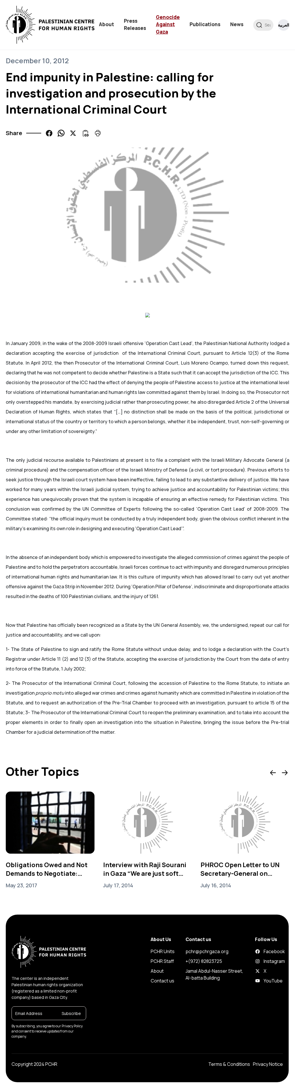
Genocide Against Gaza (168, 24)
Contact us (162, 981)
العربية (283, 25)
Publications (205, 24)
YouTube (258, 980)
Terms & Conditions (229, 1064)
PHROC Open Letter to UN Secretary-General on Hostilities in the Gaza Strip (243, 869)
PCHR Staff (162, 961)
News (236, 24)
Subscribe (71, 1013)
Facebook (258, 951)
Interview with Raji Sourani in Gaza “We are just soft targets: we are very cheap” (145, 869)
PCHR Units (163, 951)
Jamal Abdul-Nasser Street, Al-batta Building (214, 974)
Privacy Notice (268, 1064)
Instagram (258, 961)
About (106, 24)
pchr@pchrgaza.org (207, 951)
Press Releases (135, 25)
